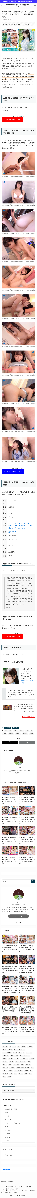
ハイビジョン (13, 523)
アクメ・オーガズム (19, 1050)
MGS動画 (28, 1186)
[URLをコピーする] (27, 742)
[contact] (20, 922)
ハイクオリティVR (13, 1059)
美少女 (10, 528)
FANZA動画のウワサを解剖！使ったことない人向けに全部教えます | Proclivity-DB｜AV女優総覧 (23, 707)
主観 (10, 1065)
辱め (26, 1073)
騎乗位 (9, 1076)
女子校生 (12, 1068)
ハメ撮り (31, 1059)
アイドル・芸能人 (7, 1050)
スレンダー (6, 1056)
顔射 (4, 1076)
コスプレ (29, 1053)
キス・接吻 (22, 1053)
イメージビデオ (7, 1053)
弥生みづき (8, 1130)
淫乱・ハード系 (18, 1070)
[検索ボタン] (2, 5)
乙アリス (7, 1140)
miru (6, 1126)
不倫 (29, 1062)
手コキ (4, 1070)
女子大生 (30, 526)
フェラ (15, 526)
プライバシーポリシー (19, 1186)
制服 (22, 1065)
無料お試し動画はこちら (12, 119)
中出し (4, 1065)
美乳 (15, 1073)
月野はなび (12, 532)
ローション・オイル (21, 1062)
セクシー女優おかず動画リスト (18, 5)
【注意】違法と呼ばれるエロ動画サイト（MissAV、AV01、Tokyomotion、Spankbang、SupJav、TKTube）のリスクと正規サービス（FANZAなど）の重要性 (18, 1190)
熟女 (31, 1070)
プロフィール (18, 916)
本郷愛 (7, 1116)
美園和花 (7, 1112)
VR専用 (23, 1047)
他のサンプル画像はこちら (13, 471)
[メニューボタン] (34, 5)
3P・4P (5, 1047)
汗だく (10, 1070)
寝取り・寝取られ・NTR (23, 1068)
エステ (15, 1053)
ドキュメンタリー (21, 528)
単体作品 (22, 526)
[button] (10, 742)
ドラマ (4, 1059)
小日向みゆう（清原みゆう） (13, 1123)
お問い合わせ (9, 1186)
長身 (30, 1073)
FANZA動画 (7, 728)
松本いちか (8, 1119)
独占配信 (22, 523)
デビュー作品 (8, 731)
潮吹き (26, 1070)
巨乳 (32, 1068)
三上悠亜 (7, 1133)
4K (10, 1047)
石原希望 (7, 1137)
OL (18, 1047)
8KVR (14, 1047)
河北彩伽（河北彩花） (11, 1109)
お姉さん (30, 1047)
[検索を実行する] (33, 881)
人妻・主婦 (16, 1065)
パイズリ (5, 1062)
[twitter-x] (17, 922)
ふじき (18, 767)
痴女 (11, 1073)
